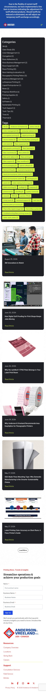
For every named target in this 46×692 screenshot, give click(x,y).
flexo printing (26, 157)
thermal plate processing (12, 204)
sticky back (8, 200)
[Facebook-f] (18, 683)
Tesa (4, 114)
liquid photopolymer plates (13, 178)
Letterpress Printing (10, 82)
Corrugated (6, 56)
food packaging (10, 166)
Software (6, 101)
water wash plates (10, 217)
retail (6, 196)
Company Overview (10, 647)
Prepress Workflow (9, 92)
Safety (5, 98)
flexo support (8, 161)
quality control (32, 191)
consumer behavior (29, 131)
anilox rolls (34, 127)
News (4, 88)
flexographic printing (11, 148)
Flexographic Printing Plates (13, 75)
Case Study (6, 50)
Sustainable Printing (10, 105)
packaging (32, 178)
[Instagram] (23, 683)
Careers (6, 660)
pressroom (8, 191)
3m (5, 127)
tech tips (37, 200)
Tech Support (7, 108)
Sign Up (8, 613)
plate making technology (22, 183)
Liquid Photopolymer (10, 85)
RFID (14, 196)
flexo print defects (10, 157)
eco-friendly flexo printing (28, 140)
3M (3, 46)
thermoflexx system (33, 209)
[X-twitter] (34, 683)
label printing (9, 170)
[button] (23, 550)
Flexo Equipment (9, 66)
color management (11, 131)
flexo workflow (23, 161)
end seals (7, 144)
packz (6, 183)
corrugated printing (11, 135)
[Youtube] (28, 683)
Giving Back (7, 656)
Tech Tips (6, 111)
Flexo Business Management (13, 62)
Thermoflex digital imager (13, 209)
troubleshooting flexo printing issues (17, 213)
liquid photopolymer (25, 170)
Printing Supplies (8, 95)
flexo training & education (12, 72)
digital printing (28, 135)
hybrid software (26, 166)
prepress (33, 187)
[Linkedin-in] (12, 683)
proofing (19, 191)
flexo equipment (21, 144)
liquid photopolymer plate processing (17, 174)
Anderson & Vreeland (19, 127)
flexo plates (24, 153)
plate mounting (9, 187)
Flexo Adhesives (8, 59)
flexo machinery (9, 153)
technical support (23, 200)
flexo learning (28, 148)
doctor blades (9, 140)
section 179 (25, 196)
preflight (22, 187)
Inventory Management (11, 79)
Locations (7, 652)
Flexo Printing (7, 69)
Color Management (10, 53)
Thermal (5, 118)
